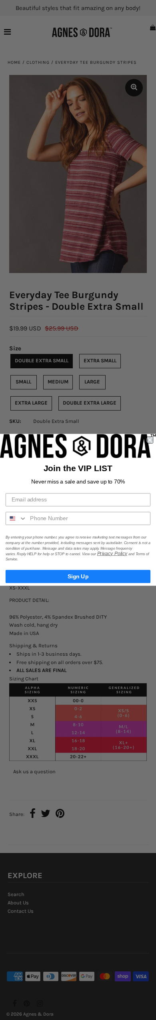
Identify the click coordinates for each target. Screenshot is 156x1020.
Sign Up (78, 577)
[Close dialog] (149, 440)
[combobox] (16, 519)
